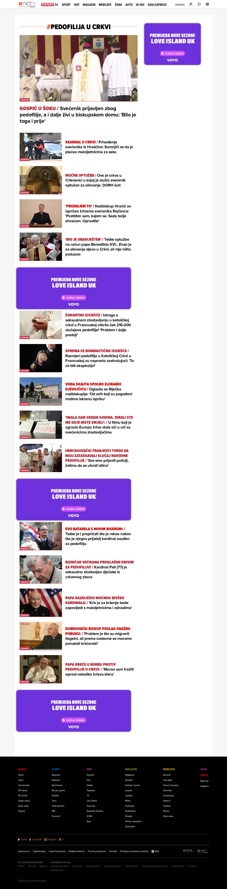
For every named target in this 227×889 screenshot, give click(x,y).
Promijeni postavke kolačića (134, 851)
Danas (22, 769)
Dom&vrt (129, 780)
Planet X (166, 800)
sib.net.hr (77, 866)
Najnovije (204, 780)
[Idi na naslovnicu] (28, 7)
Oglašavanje (39, 851)
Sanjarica (204, 786)
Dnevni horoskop (170, 785)
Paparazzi (91, 790)
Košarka (55, 795)
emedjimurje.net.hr (60, 866)
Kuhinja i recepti (132, 785)
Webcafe (105, 4)
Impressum (24, 851)
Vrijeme (21, 810)
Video (204, 775)
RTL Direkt (22, 795)
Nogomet (56, 774)
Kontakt (113, 851)
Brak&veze (129, 774)
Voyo (89, 821)
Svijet (20, 780)
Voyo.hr (43, 866)
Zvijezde (90, 774)
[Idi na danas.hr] (49, 4)
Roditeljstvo (130, 810)
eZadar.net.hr (178, 866)
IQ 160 (140, 5)
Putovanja (129, 805)
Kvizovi (166, 810)
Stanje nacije (24, 800)
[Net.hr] (203, 851)
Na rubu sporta (58, 790)
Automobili (130, 826)
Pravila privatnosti (97, 851)
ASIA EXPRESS (157, 5)
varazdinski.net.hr (113, 866)
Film (88, 780)
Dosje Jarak (23, 805)
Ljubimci (129, 795)
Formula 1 (56, 816)
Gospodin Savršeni (95, 810)
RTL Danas (22, 790)
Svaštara (166, 805)
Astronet (167, 774)
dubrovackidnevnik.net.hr (155, 866)
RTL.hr (21, 866)
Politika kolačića (77, 851)
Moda (127, 800)
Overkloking (168, 795)
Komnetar (167, 790)
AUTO (129, 5)
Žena (118, 4)
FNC (53, 810)
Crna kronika (23, 785)
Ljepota (128, 790)
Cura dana (167, 780)
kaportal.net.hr (93, 866)
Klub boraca (57, 785)
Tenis (54, 800)
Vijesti (21, 774)
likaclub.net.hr (58, 870)
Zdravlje (128, 816)
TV (88, 795)
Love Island (92, 800)
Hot (76, 4)
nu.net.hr (192, 866)
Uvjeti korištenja (57, 851)
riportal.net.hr (132, 866)
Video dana (168, 816)
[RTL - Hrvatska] (188, 851)
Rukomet (56, 780)
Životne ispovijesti (133, 821)
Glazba (90, 785)
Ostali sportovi (58, 805)
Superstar (91, 805)
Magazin (89, 4)
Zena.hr (32, 866)
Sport (66, 4)
